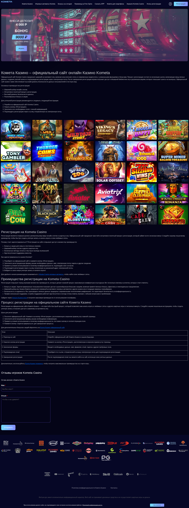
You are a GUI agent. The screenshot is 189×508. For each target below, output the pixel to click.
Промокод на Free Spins (83, 4)
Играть (21, 48)
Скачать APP (99, 4)
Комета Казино (27, 4)
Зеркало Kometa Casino (135, 4)
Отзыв (3, 396)
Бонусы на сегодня (65, 4)
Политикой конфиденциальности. (92, 505)
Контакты (114, 488)
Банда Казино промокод (34, 363)
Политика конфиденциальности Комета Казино (89, 488)
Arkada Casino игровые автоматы (51, 274)
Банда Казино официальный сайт (52, 327)
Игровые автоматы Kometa (45, 4)
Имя (2, 385)
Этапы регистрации (154, 4)
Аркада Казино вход (19, 298)
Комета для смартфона (115, 4)
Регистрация (180, 4)
